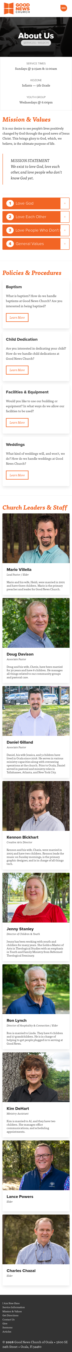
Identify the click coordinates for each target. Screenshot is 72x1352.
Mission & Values (12, 1311)
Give (4, 1323)
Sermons (7, 1327)
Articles (6, 1331)
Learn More (17, 317)
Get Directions (10, 1315)
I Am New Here (11, 1303)
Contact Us (8, 1319)
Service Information (13, 1307)
